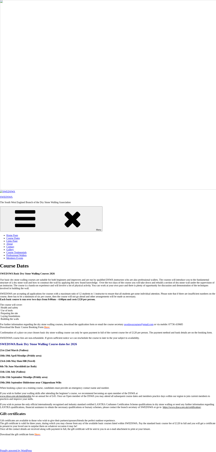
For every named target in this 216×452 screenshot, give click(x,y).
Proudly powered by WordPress (16, 450)
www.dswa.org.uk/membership (15, 396)
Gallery (10, 249)
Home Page (12, 235)
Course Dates (13, 238)
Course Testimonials (16, 252)
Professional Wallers (16, 255)
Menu (98, 230)
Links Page (12, 241)
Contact (10, 246)
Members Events (14, 258)
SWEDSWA (6, 197)
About (9, 244)
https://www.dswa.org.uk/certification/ (182, 407)
